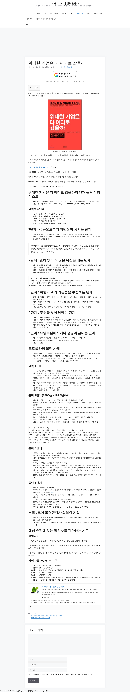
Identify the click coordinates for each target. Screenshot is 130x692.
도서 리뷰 (80, 13)
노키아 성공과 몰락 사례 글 (38, 167)
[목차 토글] (36, 87)
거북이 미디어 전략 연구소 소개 (46, 19)
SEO (45, 13)
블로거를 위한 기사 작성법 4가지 (40, 618)
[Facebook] (30, 607)
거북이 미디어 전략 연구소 (65, 3)
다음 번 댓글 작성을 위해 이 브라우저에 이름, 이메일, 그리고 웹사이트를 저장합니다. (61, 674)
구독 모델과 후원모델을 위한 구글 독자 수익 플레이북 (47, 616)
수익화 (64, 13)
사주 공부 (29, 19)
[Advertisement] (65, 42)
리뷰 (88, 13)
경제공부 (37, 13)
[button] (27, 25)
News (28, 13)
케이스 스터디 (97, 13)
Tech (71, 13)
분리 (52, 492)
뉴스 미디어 (54, 13)
